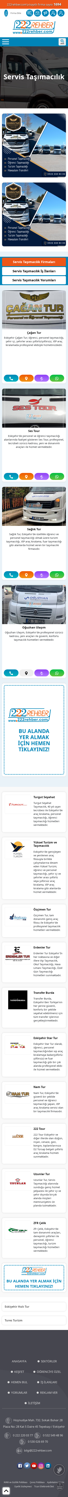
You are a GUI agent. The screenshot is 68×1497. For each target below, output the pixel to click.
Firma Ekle (15, 13)
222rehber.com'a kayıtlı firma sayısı (34, 4)
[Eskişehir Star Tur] (18, 1045)
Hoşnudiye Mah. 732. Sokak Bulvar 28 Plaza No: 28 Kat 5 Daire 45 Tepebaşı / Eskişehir (34, 1423)
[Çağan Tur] (34, 309)
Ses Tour (34, 431)
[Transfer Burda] (18, 1000)
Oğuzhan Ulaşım (34, 627)
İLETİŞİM (34, 1403)
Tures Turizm (13, 1320)
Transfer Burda (43, 993)
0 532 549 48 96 (53, 1435)
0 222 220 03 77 (23, 1435)
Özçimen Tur (42, 909)
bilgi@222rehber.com (38, 1450)
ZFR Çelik (39, 1223)
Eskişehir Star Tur (45, 1038)
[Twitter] (27, 1466)
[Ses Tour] (34, 408)
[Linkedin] (47, 1466)
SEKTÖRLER (49, 1361)
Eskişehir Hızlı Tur (17, 1307)
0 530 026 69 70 (38, 1442)
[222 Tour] (18, 1136)
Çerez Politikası (37, 1482)
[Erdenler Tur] (18, 954)
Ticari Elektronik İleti (44, 1486)
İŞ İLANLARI (49, 1382)
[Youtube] (34, 1466)
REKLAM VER (49, 1393)
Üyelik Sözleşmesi (23, 1486)
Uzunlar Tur (41, 1174)
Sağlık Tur (34, 529)
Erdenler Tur (41, 947)
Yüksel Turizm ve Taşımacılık (45, 844)
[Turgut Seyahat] (18, 804)
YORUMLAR (19, 1393)
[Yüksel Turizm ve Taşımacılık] (18, 849)
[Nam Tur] (18, 1094)
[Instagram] (40, 1466)
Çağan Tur (34, 333)
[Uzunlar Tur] (18, 1181)
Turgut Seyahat (44, 797)
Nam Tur (39, 1087)
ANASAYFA (19, 1361)
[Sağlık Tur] (34, 506)
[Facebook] (20, 1466)
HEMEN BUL (19, 1382)
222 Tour (39, 1129)
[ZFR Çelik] (18, 1230)
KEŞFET (19, 1372)
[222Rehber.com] (34, 27)
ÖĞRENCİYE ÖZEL (49, 1372)
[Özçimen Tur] (18, 916)
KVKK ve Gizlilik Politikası (15, 1482)
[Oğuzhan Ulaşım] (34, 604)
